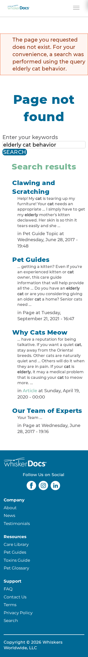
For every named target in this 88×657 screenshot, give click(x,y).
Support (12, 581)
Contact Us (15, 596)
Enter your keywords (30, 137)
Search (11, 620)
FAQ (8, 588)
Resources (15, 536)
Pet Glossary (16, 567)
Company (14, 499)
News (9, 515)
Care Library (16, 544)
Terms (10, 604)
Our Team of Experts (47, 410)
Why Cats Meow (39, 332)
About (10, 507)
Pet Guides (30, 259)
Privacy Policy (18, 612)
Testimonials (17, 523)
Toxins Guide (17, 560)
